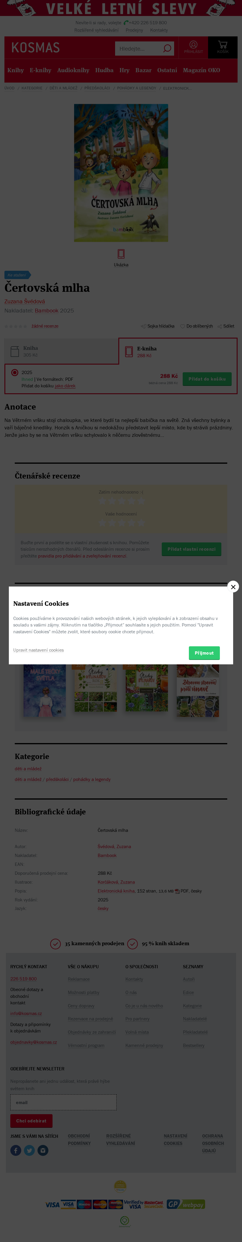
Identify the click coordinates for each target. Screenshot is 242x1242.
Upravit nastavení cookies (38, 650)
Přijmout (204, 653)
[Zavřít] (233, 586)
